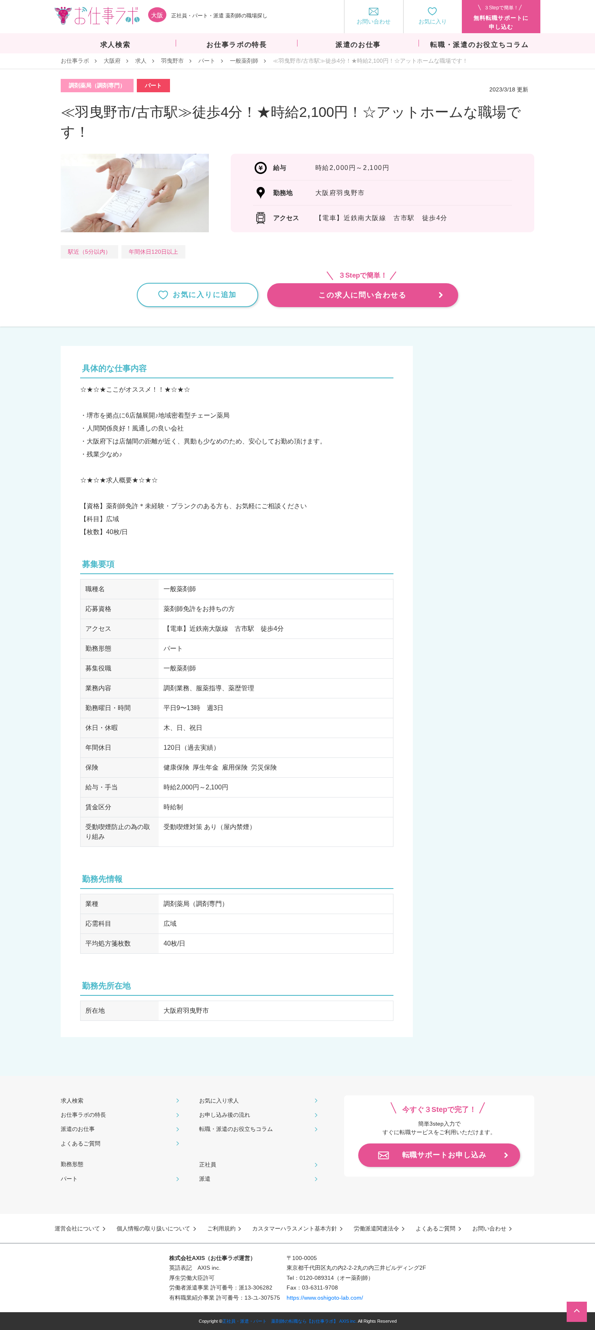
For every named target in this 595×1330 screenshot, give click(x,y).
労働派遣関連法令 (376, 1228)
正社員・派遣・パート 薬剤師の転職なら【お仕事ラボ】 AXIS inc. (289, 1321)
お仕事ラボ (75, 60)
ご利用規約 (221, 1228)
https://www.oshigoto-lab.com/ (325, 1297)
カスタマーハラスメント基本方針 (294, 1228)
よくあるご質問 (80, 1143)
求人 (141, 60)
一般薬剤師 (244, 60)
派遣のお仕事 (78, 1129)
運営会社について (77, 1228)
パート (206, 60)
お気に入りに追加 (205, 295)
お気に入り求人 (219, 1100)
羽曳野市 (172, 60)
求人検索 (72, 1100)
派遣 (204, 1178)
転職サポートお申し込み (444, 1155)
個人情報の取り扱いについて (153, 1228)
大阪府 (112, 60)
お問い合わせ (489, 1228)
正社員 (207, 1164)
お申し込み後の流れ (224, 1115)
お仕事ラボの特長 (83, 1115)
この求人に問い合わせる (363, 295)
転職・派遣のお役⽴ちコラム (236, 1129)
